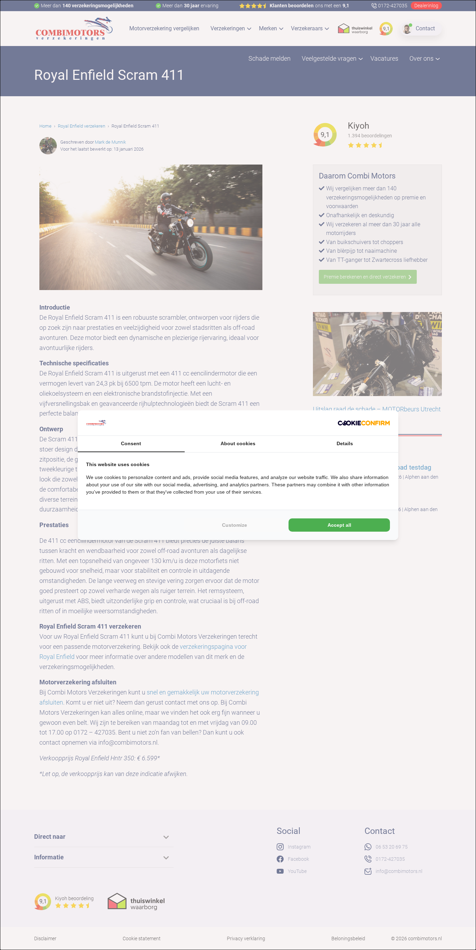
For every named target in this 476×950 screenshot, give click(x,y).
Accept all (339, 525)
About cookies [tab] (238, 443)
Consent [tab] (131, 443)
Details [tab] (345, 443)
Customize (234, 525)
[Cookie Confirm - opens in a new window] (364, 423)
